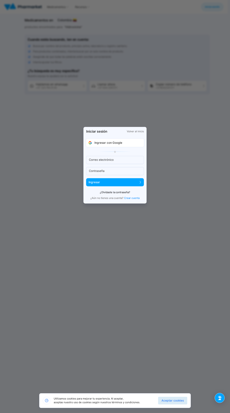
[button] (115, 142)
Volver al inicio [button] (135, 131)
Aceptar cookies (172, 400)
